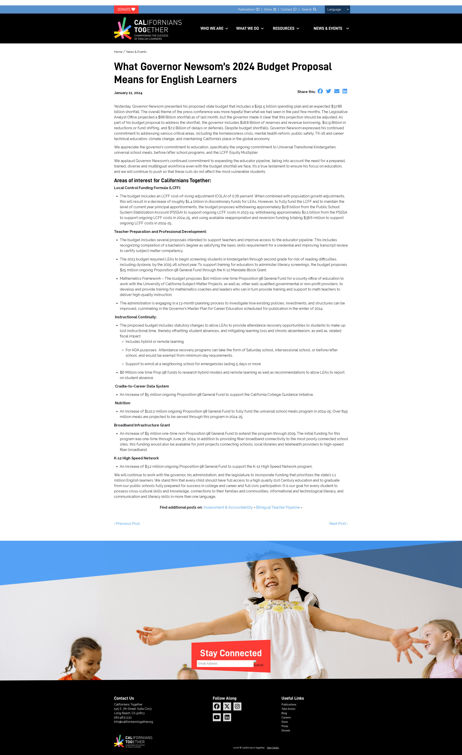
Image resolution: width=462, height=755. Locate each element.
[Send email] (337, 91)
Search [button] (307, 9)
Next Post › (338, 523)
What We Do (247, 28)
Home (118, 52)
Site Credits (273, 747)
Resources (284, 28)
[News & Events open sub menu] (347, 29)
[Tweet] (329, 91)
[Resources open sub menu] (297, 29)
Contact (287, 9)
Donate (124, 9)
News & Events (328, 28)
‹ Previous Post (127, 523)
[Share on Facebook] (321, 91)
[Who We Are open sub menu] (226, 29)
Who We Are (212, 28)
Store (268, 9)
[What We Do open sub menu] (262, 29)
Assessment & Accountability (228, 507)
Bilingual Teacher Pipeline (278, 507)
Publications (247, 9)
